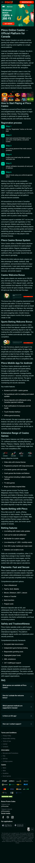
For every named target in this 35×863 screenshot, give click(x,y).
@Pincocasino (5, 811)
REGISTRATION (27, 2)
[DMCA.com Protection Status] (7, 796)
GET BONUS (8, 23)
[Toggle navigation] (2, 2)
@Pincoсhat (4, 806)
